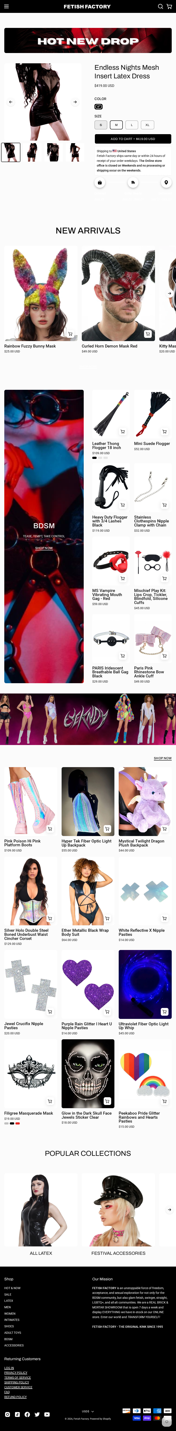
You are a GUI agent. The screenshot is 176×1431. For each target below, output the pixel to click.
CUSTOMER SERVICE (18, 1387)
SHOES (9, 1326)
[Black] (98, 106)
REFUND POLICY (15, 1397)
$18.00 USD (69, 1122)
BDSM (8, 1339)
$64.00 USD (69, 940)
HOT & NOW (12, 1288)
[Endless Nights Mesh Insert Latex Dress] (10, 152)
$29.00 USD (100, 681)
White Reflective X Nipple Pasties (142, 932)
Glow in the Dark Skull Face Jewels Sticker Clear (87, 1115)
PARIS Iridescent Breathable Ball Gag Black (110, 672)
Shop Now (88, 366)
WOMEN (9, 1314)
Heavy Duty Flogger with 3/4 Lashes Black (109, 521)
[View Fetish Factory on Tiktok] (17, 1414)
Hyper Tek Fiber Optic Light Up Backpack (86, 843)
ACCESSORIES (14, 1345)
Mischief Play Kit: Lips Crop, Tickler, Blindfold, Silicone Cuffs (151, 597)
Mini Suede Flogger (152, 444)
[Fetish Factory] (88, 6)
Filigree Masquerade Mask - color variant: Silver (6, 1123)
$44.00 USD (126, 850)
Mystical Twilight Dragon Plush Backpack (141, 843)
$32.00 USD (142, 530)
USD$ (85, 1411)
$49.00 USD (89, 351)
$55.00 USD (69, 850)
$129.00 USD (13, 943)
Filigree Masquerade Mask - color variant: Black (12, 1123)
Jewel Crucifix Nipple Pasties (23, 1026)
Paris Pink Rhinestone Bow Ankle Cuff (149, 672)
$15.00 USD (126, 1126)
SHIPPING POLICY (16, 1382)
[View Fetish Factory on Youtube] (47, 1414)
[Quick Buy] (123, 432)
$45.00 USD (142, 608)
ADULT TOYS (12, 1333)
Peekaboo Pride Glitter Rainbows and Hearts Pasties (139, 1117)
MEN (7, 1307)
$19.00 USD (12, 1118)
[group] (88, 301)
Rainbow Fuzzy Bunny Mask (30, 346)
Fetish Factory (81, 1418)
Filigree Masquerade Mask (28, 1113)
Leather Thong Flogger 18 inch (106, 446)
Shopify (107, 1418)
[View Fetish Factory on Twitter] (37, 1414)
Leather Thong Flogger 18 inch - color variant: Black (94, 458)
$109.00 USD (101, 453)
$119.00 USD (101, 530)
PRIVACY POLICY (15, 1373)
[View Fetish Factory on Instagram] (7, 1414)
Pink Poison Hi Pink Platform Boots (22, 843)
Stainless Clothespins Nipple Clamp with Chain (151, 521)
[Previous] (10, 102)
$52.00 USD (142, 449)
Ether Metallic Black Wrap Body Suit (85, 932)
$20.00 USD (12, 1033)
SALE (7, 1294)
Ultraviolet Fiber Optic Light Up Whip (143, 1026)
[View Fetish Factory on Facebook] (27, 1414)
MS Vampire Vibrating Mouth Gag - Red (107, 595)
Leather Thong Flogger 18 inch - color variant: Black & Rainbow (100, 458)
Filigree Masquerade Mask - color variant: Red (17, 1123)
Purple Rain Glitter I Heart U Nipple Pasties (87, 1026)
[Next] (75, 102)
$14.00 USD (126, 940)
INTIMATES (11, 1320)
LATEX (8, 1301)
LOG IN (9, 1368)
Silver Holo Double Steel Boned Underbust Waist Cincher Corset (26, 935)
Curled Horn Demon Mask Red (109, 346)
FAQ (7, 1392)
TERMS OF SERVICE (17, 1377)
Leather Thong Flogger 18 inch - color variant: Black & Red (105, 458)
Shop (8, 1279)
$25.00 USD (12, 351)
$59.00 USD (100, 604)
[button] (160, 6)
